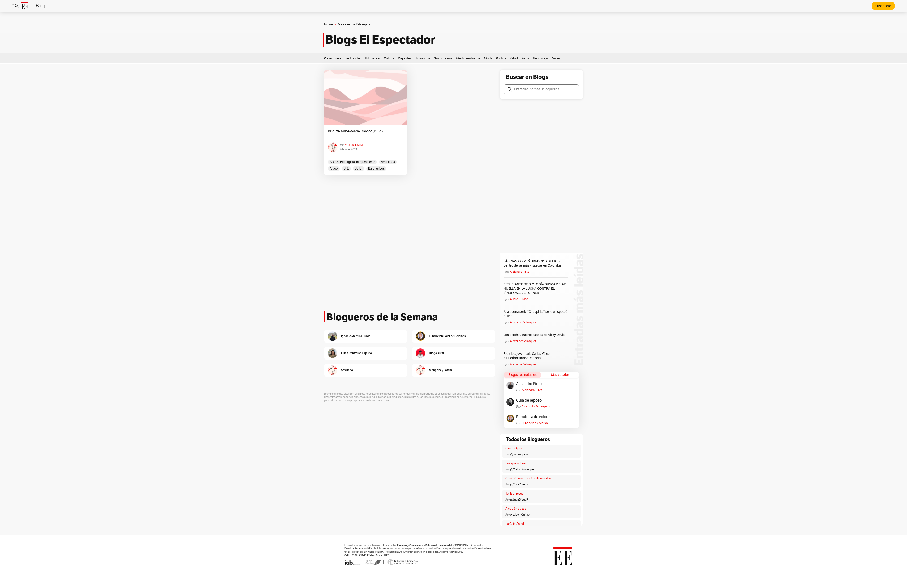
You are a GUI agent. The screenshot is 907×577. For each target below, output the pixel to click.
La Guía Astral (514, 524)
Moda (488, 58)
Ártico (334, 168)
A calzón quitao (515, 509)
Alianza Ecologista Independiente (352, 162)
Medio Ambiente (468, 58)
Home (328, 24)
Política (501, 58)
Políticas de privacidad (437, 545)
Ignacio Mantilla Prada (355, 336)
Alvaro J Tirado (519, 299)
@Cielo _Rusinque (522, 469)
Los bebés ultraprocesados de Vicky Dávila (535, 335)
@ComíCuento (519, 484)
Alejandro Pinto (519, 271)
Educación (372, 58)
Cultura (389, 58)
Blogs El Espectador (380, 39)
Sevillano (347, 370)
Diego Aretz (436, 353)
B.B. (346, 168)
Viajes (556, 58)
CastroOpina (514, 448)
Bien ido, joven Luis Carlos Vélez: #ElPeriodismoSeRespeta (527, 356)
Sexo (525, 58)
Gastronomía (443, 58)
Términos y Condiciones (410, 545)
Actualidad (353, 58)
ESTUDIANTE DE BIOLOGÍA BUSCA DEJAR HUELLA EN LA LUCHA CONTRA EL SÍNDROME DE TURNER (535, 288)
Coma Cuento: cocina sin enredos (528, 478)
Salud (514, 58)
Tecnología (540, 58)
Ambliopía (388, 162)
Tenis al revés (514, 494)
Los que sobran (515, 463)
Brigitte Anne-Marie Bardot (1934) (355, 131)
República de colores (533, 417)
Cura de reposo (529, 400)
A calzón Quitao (520, 514)
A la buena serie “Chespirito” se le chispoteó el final (535, 314)
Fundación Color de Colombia (535, 423)
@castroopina (519, 454)
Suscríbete (883, 6)
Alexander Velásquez (523, 322)
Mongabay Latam (440, 370)
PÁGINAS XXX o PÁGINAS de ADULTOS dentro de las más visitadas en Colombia (532, 263)
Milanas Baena (354, 144)
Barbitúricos (376, 168)
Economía (422, 58)
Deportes (405, 58)
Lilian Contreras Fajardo (356, 353)
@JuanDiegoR (519, 499)
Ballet (358, 168)
